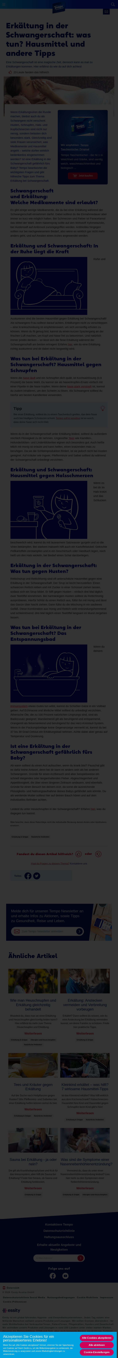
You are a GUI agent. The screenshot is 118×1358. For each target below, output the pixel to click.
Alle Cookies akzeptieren (97, 1338)
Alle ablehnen (97, 1345)
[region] (58, 1344)
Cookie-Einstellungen (97, 1352)
